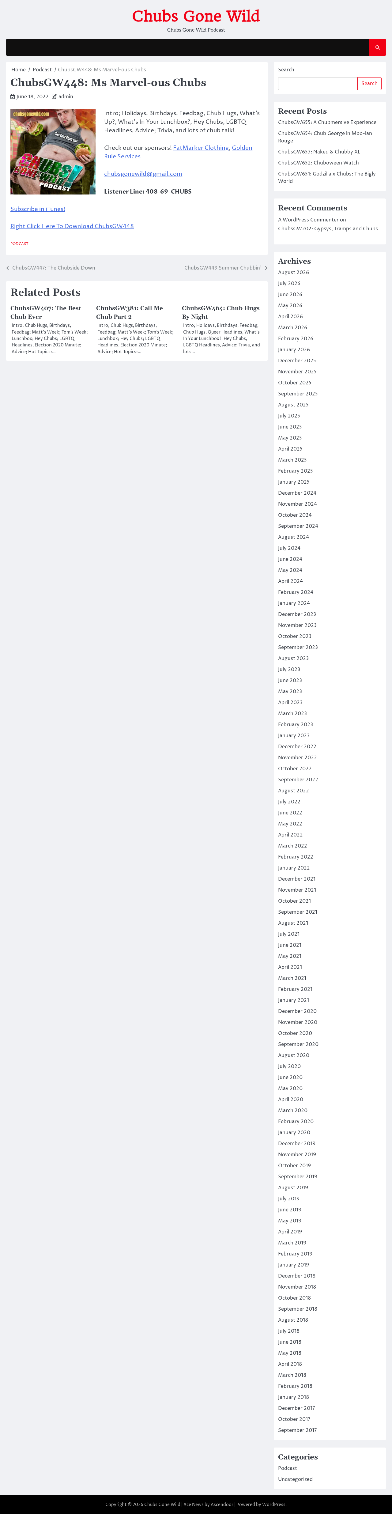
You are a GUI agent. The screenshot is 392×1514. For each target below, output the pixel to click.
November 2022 (297, 757)
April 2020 (290, 1099)
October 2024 (295, 515)
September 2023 (298, 647)
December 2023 (297, 614)
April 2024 (290, 581)
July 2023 (289, 669)
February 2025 (295, 471)
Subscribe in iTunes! (37, 209)
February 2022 (295, 857)
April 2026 (290, 316)
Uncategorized (295, 1479)
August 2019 (293, 1187)
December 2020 (297, 1011)
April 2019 (290, 1232)
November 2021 (297, 890)
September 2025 (298, 394)
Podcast (19, 244)
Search (286, 69)
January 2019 (293, 1265)
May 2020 (290, 1088)
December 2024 (297, 493)
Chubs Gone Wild (196, 16)
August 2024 (293, 537)
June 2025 (290, 427)
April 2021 (290, 967)
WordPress (273, 1505)
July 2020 (289, 1066)
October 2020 (295, 1033)
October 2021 (294, 901)
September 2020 (298, 1044)
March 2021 (292, 978)
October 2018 (294, 1298)
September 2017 (297, 1430)
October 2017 (294, 1419)
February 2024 (295, 592)
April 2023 (290, 702)
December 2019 (296, 1143)
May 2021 (289, 956)
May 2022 (290, 824)
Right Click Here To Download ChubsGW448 (72, 226)
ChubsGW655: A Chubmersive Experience (327, 122)
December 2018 (296, 1276)
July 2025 (289, 416)
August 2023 (293, 658)
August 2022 (293, 790)
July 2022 (289, 802)
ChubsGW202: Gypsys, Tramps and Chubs (328, 228)
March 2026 (292, 327)
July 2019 (289, 1198)
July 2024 (289, 548)
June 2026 (290, 294)
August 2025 (293, 405)
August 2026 (293, 272)
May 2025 (290, 438)
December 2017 (296, 1408)
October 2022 (295, 768)
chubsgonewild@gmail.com (143, 174)
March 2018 (292, 1375)
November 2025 (297, 371)
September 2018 (297, 1309)
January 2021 (293, 1000)
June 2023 (290, 680)
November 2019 (297, 1154)
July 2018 (289, 1331)
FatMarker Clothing (201, 148)
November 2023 (297, 625)
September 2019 (297, 1176)
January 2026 (294, 349)
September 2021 (297, 912)
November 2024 (297, 504)
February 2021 (295, 989)
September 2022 (298, 779)
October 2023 (294, 636)
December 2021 (296, 879)
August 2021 (293, 923)
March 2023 (292, 713)
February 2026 (295, 338)
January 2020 (294, 1132)
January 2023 (294, 735)
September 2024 (298, 526)
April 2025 (290, 449)
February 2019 (295, 1254)
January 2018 (293, 1397)
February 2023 (295, 724)
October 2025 (294, 382)
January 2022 (294, 868)
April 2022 (290, 835)
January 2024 (294, 603)
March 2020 (292, 1110)
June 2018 (289, 1342)
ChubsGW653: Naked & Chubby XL (319, 152)
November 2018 (297, 1287)
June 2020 (290, 1077)
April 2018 (290, 1364)
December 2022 (297, 746)
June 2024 (290, 559)
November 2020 (297, 1022)
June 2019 (289, 1209)
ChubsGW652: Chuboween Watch (318, 163)
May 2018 (289, 1353)
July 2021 (289, 934)
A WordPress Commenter (308, 220)
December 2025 (297, 360)
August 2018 (293, 1320)
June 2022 (290, 813)
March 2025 (292, 460)
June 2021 (289, 945)
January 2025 (294, 482)
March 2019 (292, 1243)
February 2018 (295, 1386)
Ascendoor (222, 1505)
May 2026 (290, 305)
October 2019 (294, 1165)
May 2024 (290, 570)
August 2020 (293, 1055)
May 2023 (290, 691)
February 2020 (296, 1121)
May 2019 (289, 1221)
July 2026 (289, 283)
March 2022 (292, 846)
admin (65, 96)
